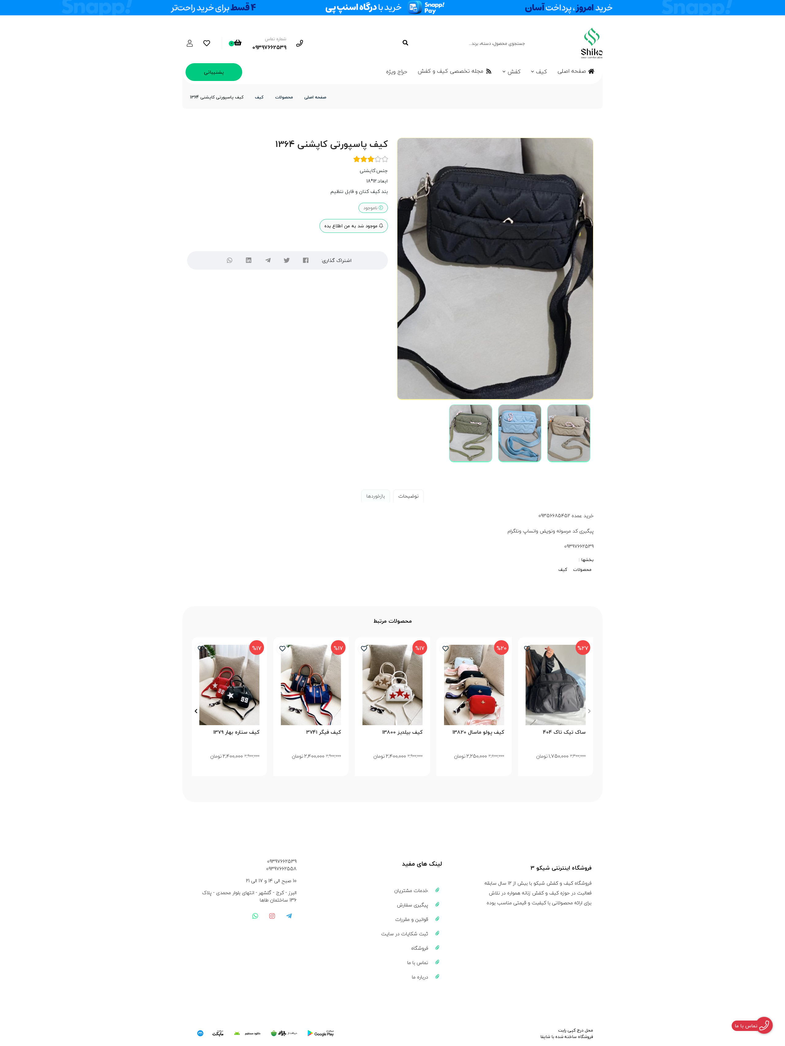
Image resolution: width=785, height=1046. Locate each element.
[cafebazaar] (284, 1033)
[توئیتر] (286, 260)
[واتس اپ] (255, 916)
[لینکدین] (248, 260)
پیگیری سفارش (412, 905)
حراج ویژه (396, 71)
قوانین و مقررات (411, 919)
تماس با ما (417, 962)
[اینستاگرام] (272, 916)
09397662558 (281, 868)
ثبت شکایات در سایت (404, 933)
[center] (405, 43)
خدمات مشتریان (411, 890)
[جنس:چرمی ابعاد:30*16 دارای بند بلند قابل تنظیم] (229, 685)
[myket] (210, 1033)
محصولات (284, 97)
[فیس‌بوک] (305, 260)
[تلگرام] (267, 260)
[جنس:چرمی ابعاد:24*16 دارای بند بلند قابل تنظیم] (392, 685)
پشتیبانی (214, 72)
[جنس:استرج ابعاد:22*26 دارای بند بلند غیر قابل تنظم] (311, 685)
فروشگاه (419, 948)
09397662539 (282, 861)
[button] (589, 711)
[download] (247, 1033)
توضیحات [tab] (408, 496)
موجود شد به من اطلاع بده (351, 226)
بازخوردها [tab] (375, 496)
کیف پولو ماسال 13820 (478, 732)
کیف (541, 71)
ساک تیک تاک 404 (564, 732)
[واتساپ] (229, 260)
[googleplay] (320, 1033)
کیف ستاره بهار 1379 (236, 732)
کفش (514, 71)
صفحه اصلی (571, 71)
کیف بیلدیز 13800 (402, 732)
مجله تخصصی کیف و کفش (450, 71)
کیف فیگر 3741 (323, 732)
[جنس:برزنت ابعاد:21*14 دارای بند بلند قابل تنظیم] (474, 685)
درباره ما (420, 977)
